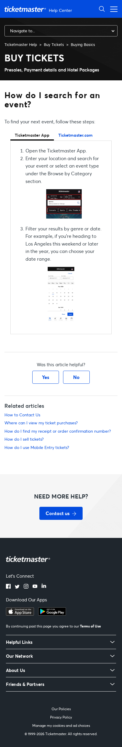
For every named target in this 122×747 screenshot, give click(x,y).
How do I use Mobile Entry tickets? (36, 447)
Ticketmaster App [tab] (32, 135)
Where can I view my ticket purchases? (41, 423)
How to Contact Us (22, 415)
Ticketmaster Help (20, 44)
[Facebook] (8, 587)
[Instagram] (26, 587)
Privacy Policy (61, 717)
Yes (45, 377)
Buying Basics (83, 44)
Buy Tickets (54, 44)
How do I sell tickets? (24, 439)
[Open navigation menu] (112, 8)
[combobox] (61, 30)
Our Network (19, 656)
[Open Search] (102, 8)
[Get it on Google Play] (52, 614)
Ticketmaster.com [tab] (75, 135)
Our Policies (61, 709)
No (76, 377)
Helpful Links (19, 642)
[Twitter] (17, 587)
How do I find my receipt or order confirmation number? (57, 431)
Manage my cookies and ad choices (61, 725)
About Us (15, 670)
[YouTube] (35, 587)
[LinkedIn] (43, 587)
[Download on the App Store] (20, 614)
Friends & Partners (25, 684)
